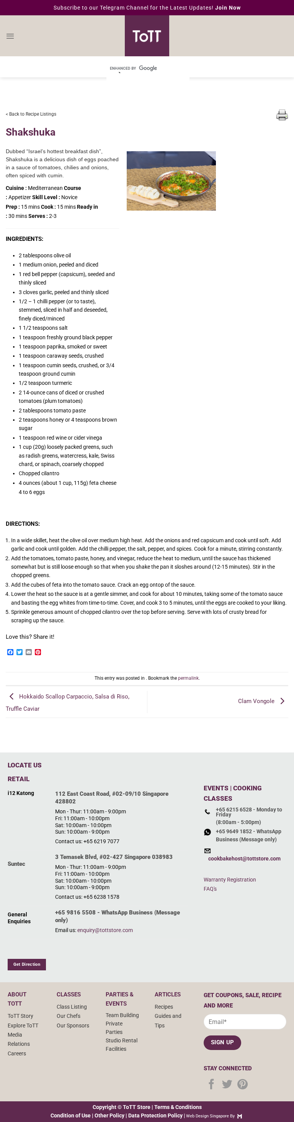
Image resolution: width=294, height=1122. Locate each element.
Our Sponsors (73, 1025)
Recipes (164, 1007)
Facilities (116, 1049)
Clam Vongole (257, 701)
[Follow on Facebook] (211, 1085)
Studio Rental (121, 1040)
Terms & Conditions (178, 1107)
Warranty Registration (230, 880)
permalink (188, 678)
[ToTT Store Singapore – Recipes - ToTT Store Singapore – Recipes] (147, 35)
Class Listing (72, 1007)
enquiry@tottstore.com (105, 930)
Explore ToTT (23, 1025)
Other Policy (109, 1115)
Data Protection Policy (155, 1115)
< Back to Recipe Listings (31, 114)
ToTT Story (20, 1016)
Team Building (122, 1015)
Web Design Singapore (207, 1116)
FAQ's (210, 889)
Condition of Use (71, 1115)
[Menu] (10, 36)
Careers (17, 1053)
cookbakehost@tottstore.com (244, 858)
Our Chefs (68, 1016)
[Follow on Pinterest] (242, 1085)
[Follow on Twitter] (227, 1085)
